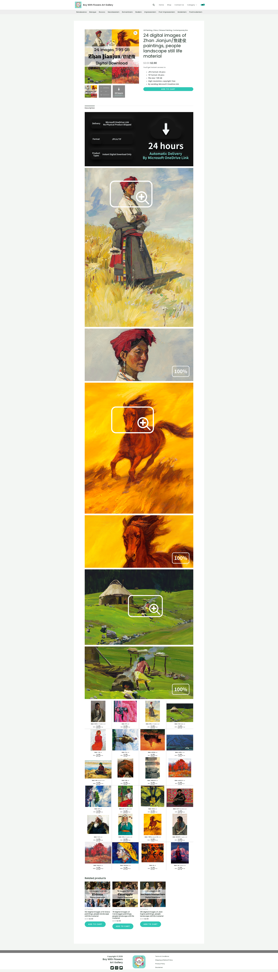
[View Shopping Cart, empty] (202, 5)
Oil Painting (147, 30)
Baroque (92, 12)
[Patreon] (121, 968)
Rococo (102, 12)
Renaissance (81, 12)
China (155, 30)
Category (191, 5)
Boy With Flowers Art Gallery (98, 4)
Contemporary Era (180, 30)
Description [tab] (90, 108)
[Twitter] (112, 968)
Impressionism (150, 12)
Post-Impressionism (167, 12)
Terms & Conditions (162, 956)
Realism (138, 12)
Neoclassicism (113, 12)
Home (161, 5)
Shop (169, 5)
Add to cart (168, 89)
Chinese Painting (165, 30)
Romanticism (127, 12)
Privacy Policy (160, 964)
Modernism (182, 12)
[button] (153, 5)
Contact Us (179, 5)
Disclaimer (159, 967)
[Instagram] (116, 968)
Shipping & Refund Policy (164, 960)
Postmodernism (195, 12)
